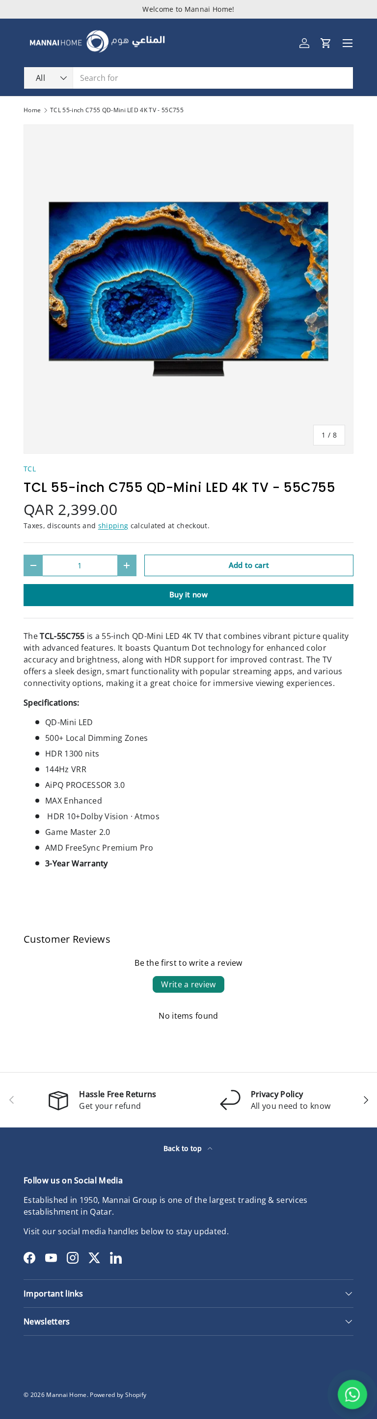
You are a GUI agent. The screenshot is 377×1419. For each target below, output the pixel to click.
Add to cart (249, 565)
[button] (326, 43)
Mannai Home (66, 1395)
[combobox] (188, 78)
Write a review (188, 984)
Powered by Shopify (118, 1395)
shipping (113, 525)
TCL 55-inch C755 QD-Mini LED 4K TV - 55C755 (117, 110)
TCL (30, 468)
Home (32, 110)
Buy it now (188, 594)
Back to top (183, 1148)
